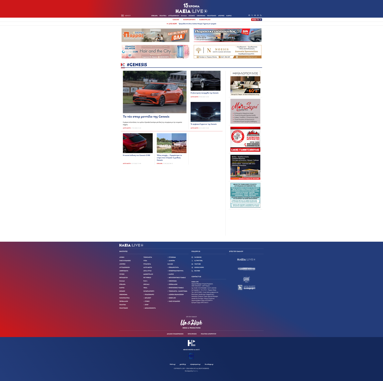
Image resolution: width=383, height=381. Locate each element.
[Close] (213, 153)
